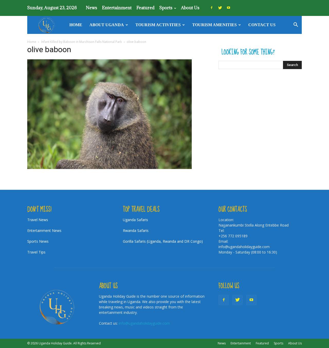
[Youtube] (228, 7)
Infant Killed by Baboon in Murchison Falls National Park (81, 42)
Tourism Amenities (214, 25)
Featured (145, 8)
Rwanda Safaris (136, 230)
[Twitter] (220, 7)
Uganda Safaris (135, 219)
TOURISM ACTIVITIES (158, 25)
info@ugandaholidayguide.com (144, 323)
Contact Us (262, 25)
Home (75, 25)
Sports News (38, 241)
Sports (165, 8)
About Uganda (106, 25)
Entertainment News (44, 230)
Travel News (37, 219)
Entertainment (117, 8)
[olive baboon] (109, 167)
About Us (190, 8)
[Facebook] (211, 7)
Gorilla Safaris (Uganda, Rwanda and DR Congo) (163, 241)
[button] (295, 25)
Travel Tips (36, 252)
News (91, 8)
